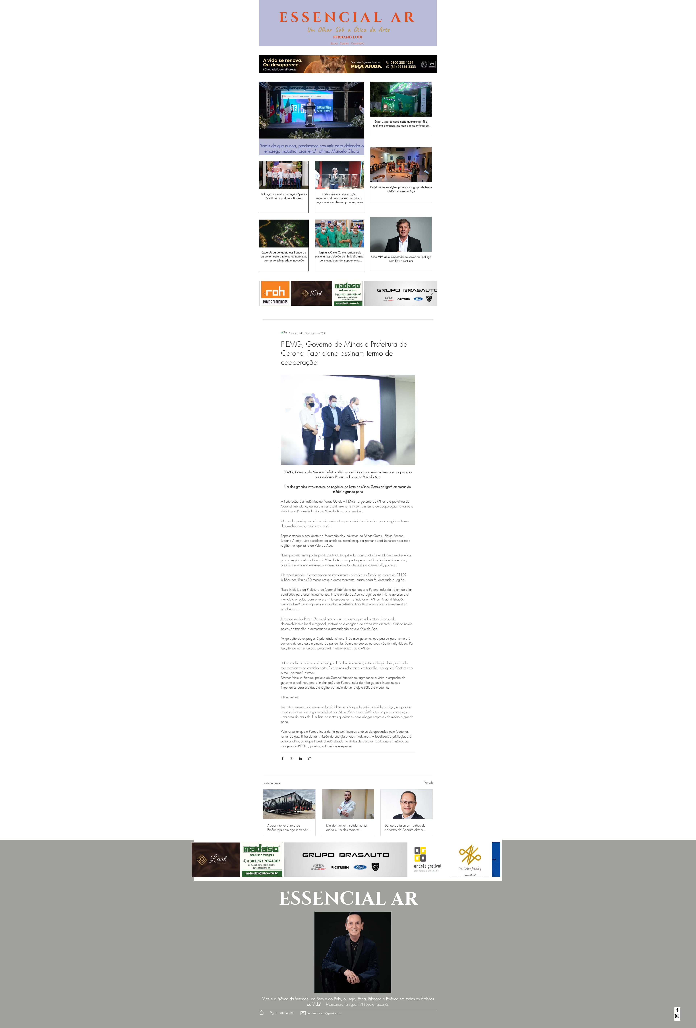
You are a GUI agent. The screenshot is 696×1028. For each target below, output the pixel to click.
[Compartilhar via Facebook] (282, 758)
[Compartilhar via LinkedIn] (300, 758)
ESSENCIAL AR (348, 17)
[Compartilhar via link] (309, 758)
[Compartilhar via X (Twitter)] (291, 758)
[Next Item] (358, 119)
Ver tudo (428, 782)
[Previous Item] (265, 119)
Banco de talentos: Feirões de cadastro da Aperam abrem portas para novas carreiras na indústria (406, 827)
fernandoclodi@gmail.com (324, 1013)
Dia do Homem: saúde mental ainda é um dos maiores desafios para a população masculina (346, 827)
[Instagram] (677, 1016)
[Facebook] (677, 1010)
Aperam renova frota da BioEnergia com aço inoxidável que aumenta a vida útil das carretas (288, 827)
